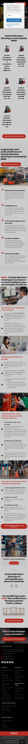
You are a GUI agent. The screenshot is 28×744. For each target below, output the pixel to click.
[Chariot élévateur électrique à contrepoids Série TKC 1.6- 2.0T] (21, 48)
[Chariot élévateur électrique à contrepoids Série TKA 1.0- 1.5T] (7, 81)
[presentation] (3, 544)
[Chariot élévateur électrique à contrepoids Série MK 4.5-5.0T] (21, 81)
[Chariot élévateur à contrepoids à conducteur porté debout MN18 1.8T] (7, 48)
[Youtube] (12, 662)
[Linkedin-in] (5, 662)
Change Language (14, 20)
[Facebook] (2, 662)
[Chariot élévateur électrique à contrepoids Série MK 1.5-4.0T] (7, 109)
